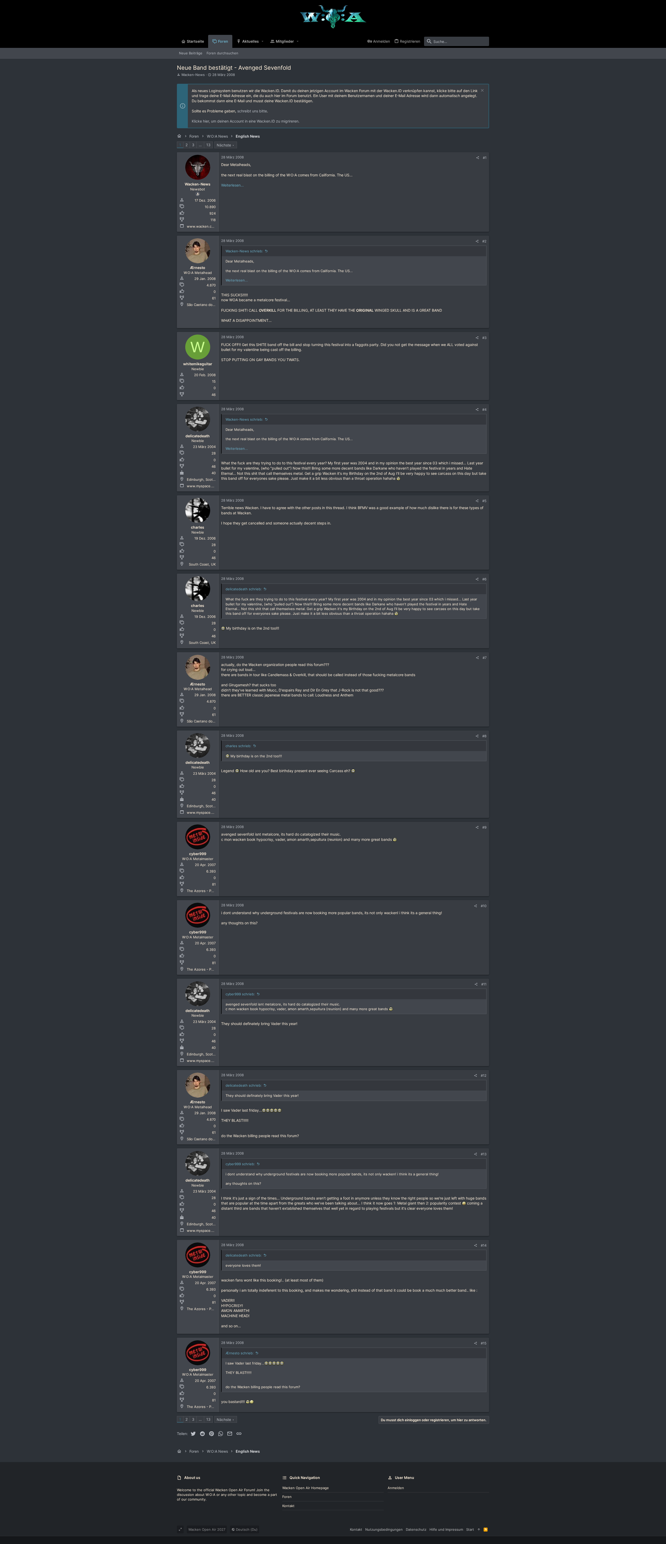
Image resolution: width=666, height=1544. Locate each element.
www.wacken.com (201, 226)
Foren (287, 1497)
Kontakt (288, 1506)
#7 (484, 658)
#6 (484, 579)
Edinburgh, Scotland (203, 479)
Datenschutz (416, 1529)
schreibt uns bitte (252, 111)
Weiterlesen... (232, 185)
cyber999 (197, 853)
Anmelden (396, 1488)
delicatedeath (197, 436)
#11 (483, 984)
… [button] (200, 145)
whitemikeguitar (197, 364)
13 (208, 145)
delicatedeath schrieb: (244, 589)
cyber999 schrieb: (240, 994)
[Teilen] (477, 157)
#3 (484, 338)
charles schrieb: (238, 746)
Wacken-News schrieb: (244, 251)
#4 (484, 409)
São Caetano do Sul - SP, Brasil (212, 305)
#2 (484, 241)
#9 (484, 827)
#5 (484, 501)
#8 (484, 736)
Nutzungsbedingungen (384, 1529)
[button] (262, 41)
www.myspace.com (202, 486)
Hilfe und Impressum (446, 1529)
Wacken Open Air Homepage (305, 1488)
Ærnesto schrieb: (240, 1353)
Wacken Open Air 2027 (206, 1529)
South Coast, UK (202, 564)
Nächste (224, 145)
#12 (483, 1075)
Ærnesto (197, 267)
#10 (483, 906)
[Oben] (479, 1529)
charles (197, 527)
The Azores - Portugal (205, 891)
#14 (483, 1245)
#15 (483, 1343)
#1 (484, 158)
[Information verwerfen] (482, 91)
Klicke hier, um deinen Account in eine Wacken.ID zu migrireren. (245, 121)
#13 (483, 1154)
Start (470, 1529)
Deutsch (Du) (246, 1529)
